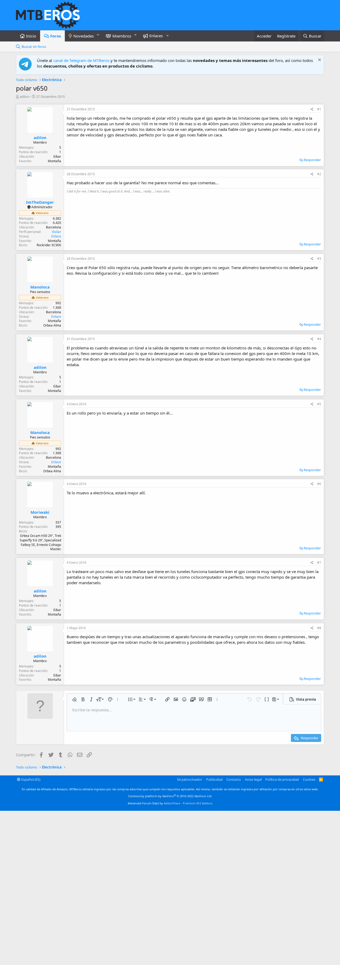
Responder (312, 159)
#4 (319, 339)
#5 (319, 404)
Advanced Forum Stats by (170, 803)
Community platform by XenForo (170, 796)
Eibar (57, 156)
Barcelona (53, 227)
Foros (55, 36)
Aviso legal (253, 779)
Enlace (56, 236)
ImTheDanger (40, 202)
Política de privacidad (282, 779)
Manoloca (40, 287)
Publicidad (214, 779)
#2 (319, 174)
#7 (319, 562)
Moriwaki (40, 512)
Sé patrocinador (189, 779)
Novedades (83, 36)
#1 (319, 109)
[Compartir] (312, 109)
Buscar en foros (34, 46)
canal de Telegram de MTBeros (81, 60)
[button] (98, 35)
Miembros (121, 36)
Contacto (233, 779)
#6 (319, 484)
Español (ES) (30, 779)
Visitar (56, 231)
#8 (319, 628)
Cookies (309, 779)
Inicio (31, 36)
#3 (319, 258)
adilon (24, 96)
